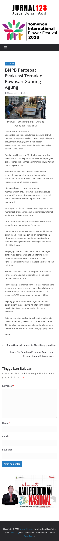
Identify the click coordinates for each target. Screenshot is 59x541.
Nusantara (10, 64)
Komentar (8, 385)
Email (6, 436)
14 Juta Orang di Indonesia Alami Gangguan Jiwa (30, 345)
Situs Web (7, 449)
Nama (6, 423)
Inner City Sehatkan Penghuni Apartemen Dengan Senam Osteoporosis (32, 354)
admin (25, 93)
